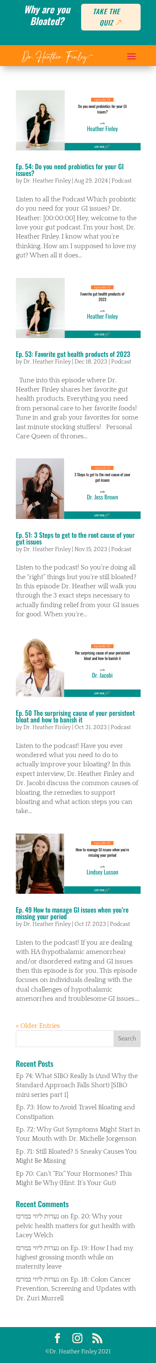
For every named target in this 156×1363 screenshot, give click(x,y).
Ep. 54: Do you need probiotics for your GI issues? (70, 169)
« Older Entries (38, 1026)
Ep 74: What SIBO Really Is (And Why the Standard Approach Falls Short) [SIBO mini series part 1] (77, 1085)
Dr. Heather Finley (47, 181)
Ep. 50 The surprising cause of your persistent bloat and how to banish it (75, 716)
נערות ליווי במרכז (37, 1216)
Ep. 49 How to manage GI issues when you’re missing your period (72, 913)
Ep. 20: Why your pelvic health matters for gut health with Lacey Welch (75, 1226)
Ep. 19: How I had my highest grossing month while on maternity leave (74, 1257)
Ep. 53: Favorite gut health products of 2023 (73, 354)
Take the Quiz (106, 17)
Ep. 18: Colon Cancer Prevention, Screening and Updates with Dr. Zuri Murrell (76, 1289)
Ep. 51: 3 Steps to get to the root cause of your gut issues (75, 538)
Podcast (121, 181)
